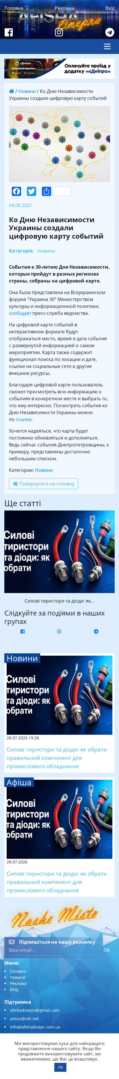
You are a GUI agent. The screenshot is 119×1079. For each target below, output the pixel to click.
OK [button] (60, 1067)
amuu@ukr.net (24, 1018)
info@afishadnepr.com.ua (35, 1027)
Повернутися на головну (46, 483)
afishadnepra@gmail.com (35, 1010)
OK (107, 950)
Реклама (64, 8)
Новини (27, 91)
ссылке (23, 419)
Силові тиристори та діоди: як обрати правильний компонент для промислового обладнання (57, 757)
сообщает (20, 313)
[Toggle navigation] (107, 46)
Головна (14, 8)
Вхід (109, 8)
